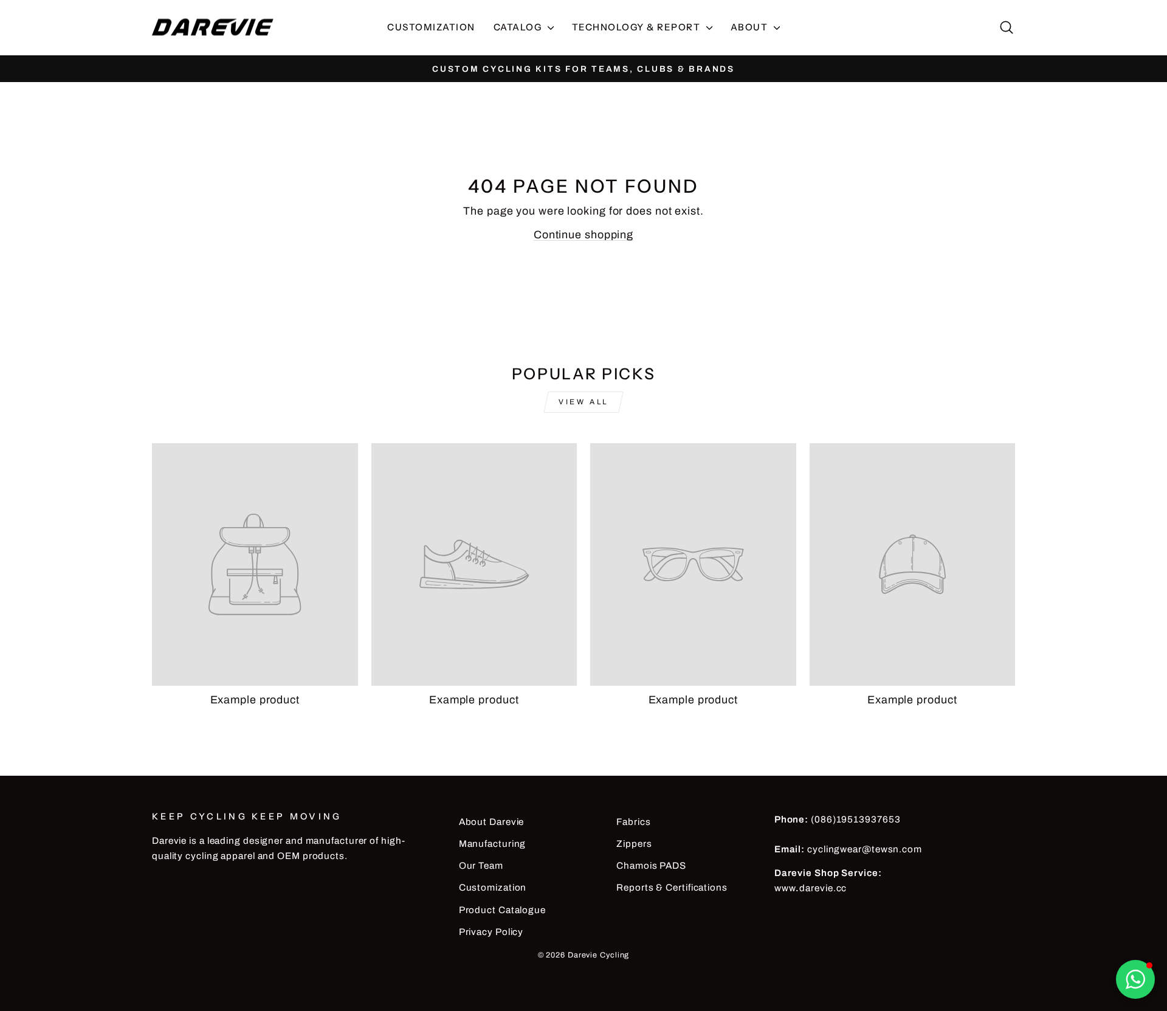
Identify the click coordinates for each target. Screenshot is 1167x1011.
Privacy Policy (491, 932)
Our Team (481, 866)
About (751, 27)
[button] (1135, 979)
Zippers (634, 844)
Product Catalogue (502, 910)
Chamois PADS (651, 866)
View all (583, 402)
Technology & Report (637, 27)
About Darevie (492, 822)
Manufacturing (492, 844)
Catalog (519, 27)
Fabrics (633, 822)
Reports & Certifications (672, 887)
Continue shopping (583, 235)
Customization (431, 27)
